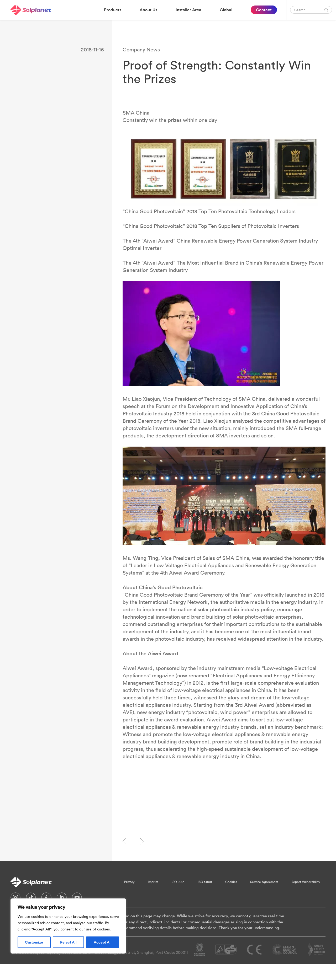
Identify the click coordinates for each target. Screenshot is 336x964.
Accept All (103, 942)
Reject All (68, 942)
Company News (141, 49)
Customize (34, 942)
